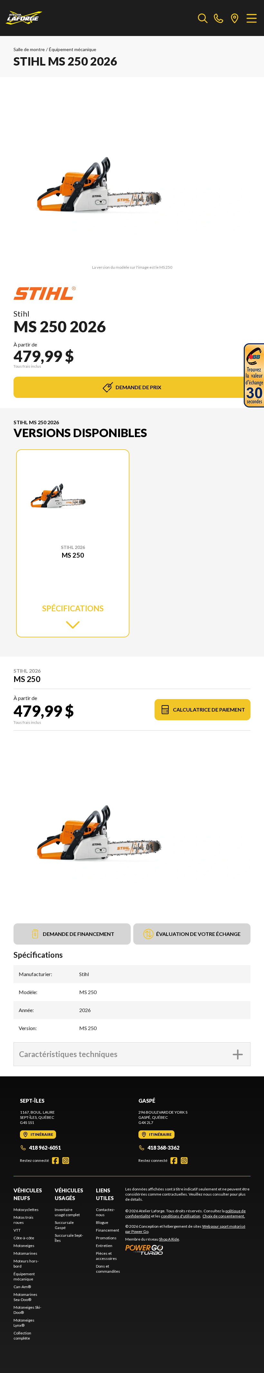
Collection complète (22, 1336)
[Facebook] (55, 1160)
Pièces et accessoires (106, 1256)
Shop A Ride (169, 1239)
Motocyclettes (26, 1209)
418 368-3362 (163, 1147)
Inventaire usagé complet (67, 1212)
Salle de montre (29, 49)
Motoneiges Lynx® (24, 1323)
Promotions (106, 1237)
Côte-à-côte (24, 1237)
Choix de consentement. (224, 1216)
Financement (107, 1230)
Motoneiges (24, 1245)
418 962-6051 (45, 1147)
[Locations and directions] (235, 18)
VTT (17, 1230)
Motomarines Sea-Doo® (25, 1297)
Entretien (104, 1245)
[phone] (218, 18)
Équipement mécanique (72, 49)
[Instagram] (66, 1160)
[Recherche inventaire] (203, 18)
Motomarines (25, 1253)
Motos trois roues (23, 1220)
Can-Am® (22, 1286)
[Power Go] (187, 1249)
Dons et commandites (108, 1269)
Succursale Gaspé (64, 1225)
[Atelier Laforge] (24, 18)
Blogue (102, 1222)
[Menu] (251, 18)
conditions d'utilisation (180, 1216)
